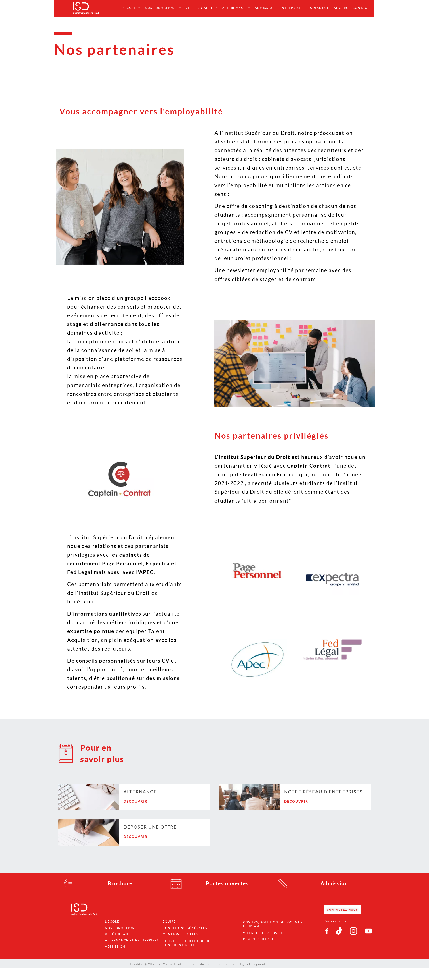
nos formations (121, 928)
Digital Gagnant (252, 964)
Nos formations (161, 8)
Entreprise (290, 8)
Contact (361, 8)
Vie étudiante (199, 8)
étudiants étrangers (327, 8)
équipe (169, 921)
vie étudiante (119, 934)
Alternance (234, 8)
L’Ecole (129, 8)
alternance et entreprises (132, 940)
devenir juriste (258, 939)
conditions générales (185, 928)
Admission (265, 8)
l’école (112, 921)
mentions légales (180, 934)
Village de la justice (264, 933)
